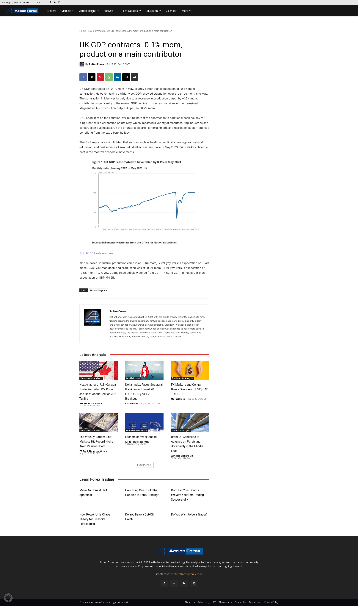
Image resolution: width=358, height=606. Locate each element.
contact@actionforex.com (186, 574)
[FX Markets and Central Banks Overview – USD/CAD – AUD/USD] (190, 370)
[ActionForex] (82, 64)
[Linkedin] (117, 77)
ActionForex (96, 64)
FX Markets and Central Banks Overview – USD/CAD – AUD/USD (189, 389)
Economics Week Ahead (141, 437)
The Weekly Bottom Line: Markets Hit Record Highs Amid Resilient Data (96, 441)
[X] (59, 3)
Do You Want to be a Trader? (189, 514)
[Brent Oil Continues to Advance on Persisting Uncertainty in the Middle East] (190, 422)
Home (82, 30)
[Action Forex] (21, 11)
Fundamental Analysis (91, 378)
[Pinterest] (100, 77)
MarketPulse (178, 398)
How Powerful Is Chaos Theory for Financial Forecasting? (94, 519)
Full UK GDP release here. (96, 253)
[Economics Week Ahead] (144, 422)
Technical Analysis (181, 430)
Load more (143, 464)
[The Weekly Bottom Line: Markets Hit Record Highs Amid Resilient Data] (98, 422)
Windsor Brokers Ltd (182, 455)
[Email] (126, 77)
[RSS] (55, 3)
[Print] (134, 77)
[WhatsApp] (109, 77)
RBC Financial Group (90, 403)
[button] (8, 598)
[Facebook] (50, 3)
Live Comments (96, 30)
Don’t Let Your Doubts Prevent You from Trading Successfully (187, 494)
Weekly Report (133, 378)
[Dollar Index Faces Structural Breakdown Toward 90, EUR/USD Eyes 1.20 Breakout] (144, 370)
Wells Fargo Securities (137, 441)
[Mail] (174, 583)
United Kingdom (98, 290)
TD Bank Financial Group (93, 451)
